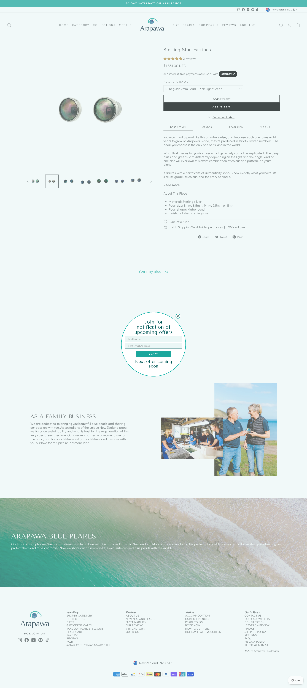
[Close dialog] (178, 316)
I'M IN (153, 354)
